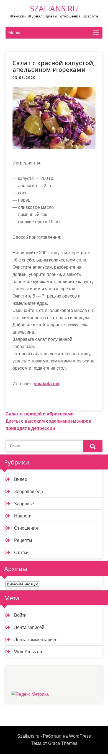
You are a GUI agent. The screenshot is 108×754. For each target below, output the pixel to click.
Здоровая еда (28, 491)
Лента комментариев (36, 639)
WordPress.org (28, 651)
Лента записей (29, 627)
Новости (23, 516)
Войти (20, 615)
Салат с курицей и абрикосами (40, 414)
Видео (20, 479)
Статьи (21, 552)
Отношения (26, 528)
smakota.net (47, 383)
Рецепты (23, 540)
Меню (14, 32)
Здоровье (24, 503)
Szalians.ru (54, 8)
